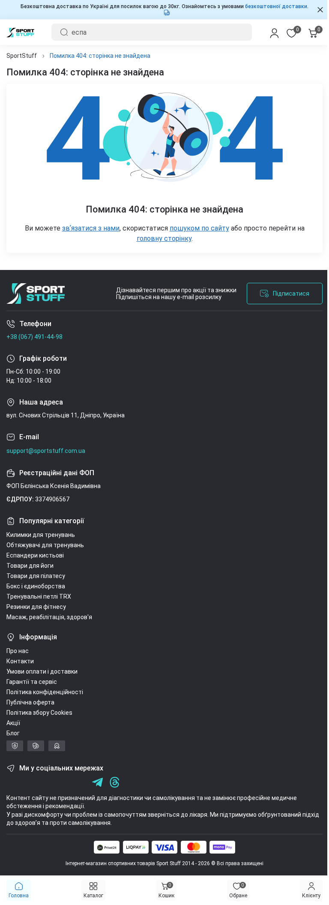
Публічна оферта (30, 702)
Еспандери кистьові (35, 555)
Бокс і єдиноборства (35, 586)
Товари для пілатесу (35, 575)
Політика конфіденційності (44, 692)
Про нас (17, 650)
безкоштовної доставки (273, 6)
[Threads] (114, 782)
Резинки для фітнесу (36, 606)
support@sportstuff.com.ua (45, 450)
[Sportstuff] (35, 293)
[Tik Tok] (63, 782)
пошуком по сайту (196, 228)
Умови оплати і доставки (42, 671)
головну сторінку (160, 238)
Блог (13, 733)
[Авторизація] (268, 32)
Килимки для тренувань (40, 534)
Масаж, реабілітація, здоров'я (49, 617)
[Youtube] (46, 782)
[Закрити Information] (314, 9)
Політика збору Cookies (39, 712)
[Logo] (20, 32)
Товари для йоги (30, 565)
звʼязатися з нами (87, 228)
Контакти (20, 661)
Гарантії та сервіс (31, 681)
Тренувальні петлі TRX (38, 596)
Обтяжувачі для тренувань (45, 545)
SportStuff (21, 55)
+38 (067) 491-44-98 (34, 336)
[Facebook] (11, 782)
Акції (13, 722)
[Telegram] (80, 782)
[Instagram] (29, 782)
